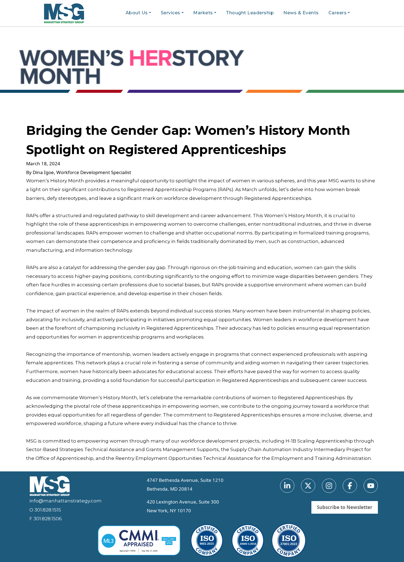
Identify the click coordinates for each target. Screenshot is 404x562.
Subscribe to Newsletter (344, 507)
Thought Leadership (250, 12)
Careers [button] (337, 12)
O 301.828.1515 (45, 510)
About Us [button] (137, 12)
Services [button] (170, 12)
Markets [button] (203, 12)
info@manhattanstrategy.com (65, 501)
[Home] (66, 13)
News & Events (301, 12)
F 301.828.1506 (45, 518)
